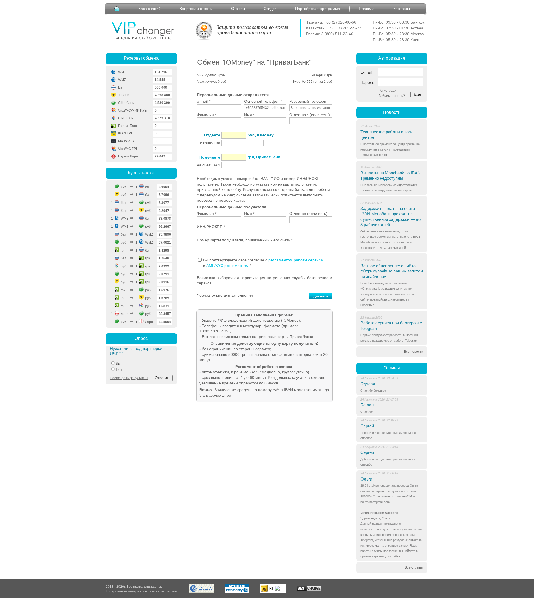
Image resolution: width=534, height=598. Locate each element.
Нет (119, 369)
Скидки (270, 8)
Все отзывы (414, 567)
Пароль (367, 82)
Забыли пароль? (392, 96)
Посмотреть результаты (129, 378)
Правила (367, 8)
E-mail (366, 72)
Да (118, 363)
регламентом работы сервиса (295, 260)
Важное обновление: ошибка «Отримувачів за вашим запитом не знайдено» (391, 271)
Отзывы (238, 8)
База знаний (149, 8)
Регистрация (389, 90)
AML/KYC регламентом (227, 265)
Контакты (401, 8)
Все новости (413, 352)
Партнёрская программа (317, 8)
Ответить (162, 378)
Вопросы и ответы (195, 8)
